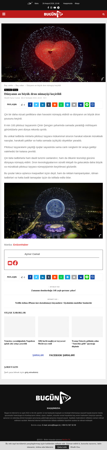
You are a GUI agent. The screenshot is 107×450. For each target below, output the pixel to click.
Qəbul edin (62, 447)
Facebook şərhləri (62, 355)
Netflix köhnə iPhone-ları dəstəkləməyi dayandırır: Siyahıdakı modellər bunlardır (53, 303)
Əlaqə (77, 3)
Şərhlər (38, 355)
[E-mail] (10, 264)
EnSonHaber (20, 244)
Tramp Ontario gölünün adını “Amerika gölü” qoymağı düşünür (85, 344)
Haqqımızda (67, 3)
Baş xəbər (8, 90)
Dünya (15, 90)
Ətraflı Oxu (75, 447)
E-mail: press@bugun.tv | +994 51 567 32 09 (59, 425)
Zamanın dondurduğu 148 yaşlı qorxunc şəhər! (53, 290)
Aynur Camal (15, 98)
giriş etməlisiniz (31, 372)
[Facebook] (15, 264)
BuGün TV (66, 440)
